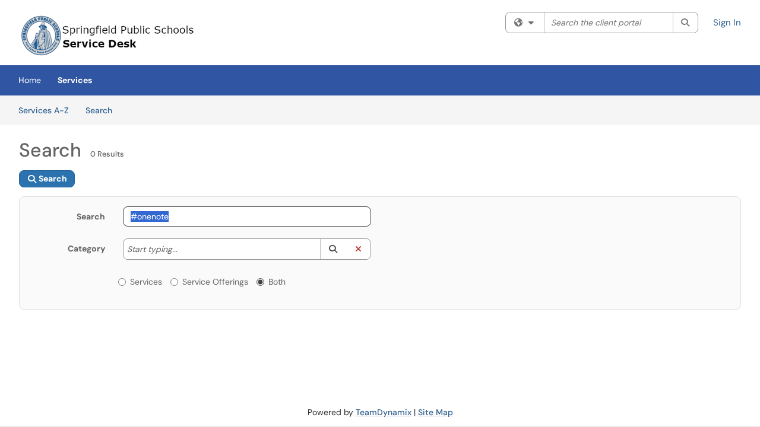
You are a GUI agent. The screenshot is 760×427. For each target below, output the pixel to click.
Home (29, 80)
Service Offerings (215, 281)
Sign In (727, 22)
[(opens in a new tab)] (108, 35)
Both (277, 281)
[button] (333, 249)
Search (103, 110)
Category (86, 248)
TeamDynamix (383, 412)
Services (75, 80)
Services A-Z (43, 110)
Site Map (435, 412)
